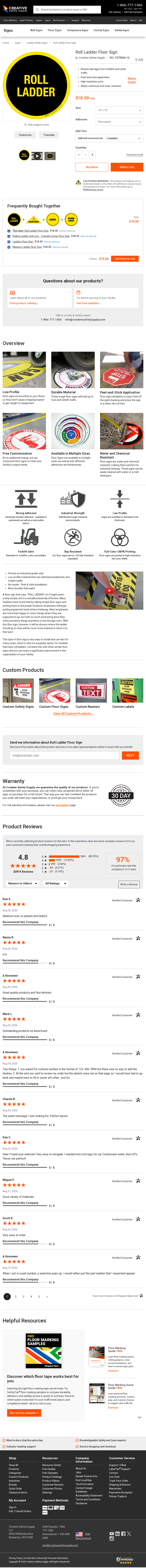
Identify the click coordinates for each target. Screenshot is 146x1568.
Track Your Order (118, 1480)
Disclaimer (81, 1503)
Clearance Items (18, 1492)
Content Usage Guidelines (84, 1490)
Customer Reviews (53, 1484)
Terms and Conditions (88, 1499)
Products (14, 1469)
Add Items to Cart (125, 258)
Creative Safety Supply (37, 1562)
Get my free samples (23, 1413)
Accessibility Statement (89, 1495)
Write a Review (129, 884)
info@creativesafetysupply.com (85, 319)
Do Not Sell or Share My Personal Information (46, 1558)
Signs (47, 20)
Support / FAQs (117, 1465)
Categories (15, 1472)
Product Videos (50, 1480)
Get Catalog (115, 12)
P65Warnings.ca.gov (93, 189)
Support (75, 20)
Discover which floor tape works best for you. (43, 1378)
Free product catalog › (24, 303)
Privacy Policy (15, 1558)
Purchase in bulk (134, 154)
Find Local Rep (84, 1480)
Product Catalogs (52, 1476)
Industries (14, 1480)
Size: (78, 108)
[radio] (73, 856)
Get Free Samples (133, 12)
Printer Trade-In (118, 1496)
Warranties (115, 1488)
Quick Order (122, 20)
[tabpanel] (111, 1359)
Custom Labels (123, 707)
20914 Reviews (26, 871)
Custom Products (23, 670)
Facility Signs (101, 30)
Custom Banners (88, 707)
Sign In (133, 20)
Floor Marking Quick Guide (121, 1386)
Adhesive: (81, 119)
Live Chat (114, 1476)
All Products (59, 20)
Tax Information (85, 1484)
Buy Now (92, 167)
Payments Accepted (120, 1492)
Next (140, 1417)
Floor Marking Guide (117, 1349)
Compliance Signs (77, 30)
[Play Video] (37, 155)
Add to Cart (127, 167)
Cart (140, 20)
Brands (13, 1484)
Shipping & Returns (120, 1484)
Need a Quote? (132, 80)
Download (113, 1371)
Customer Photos (52, 1488)
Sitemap (47, 1492)
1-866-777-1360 (129, 5)
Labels (39, 20)
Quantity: (81, 147)
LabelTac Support (119, 1468)
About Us (86, 20)
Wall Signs (36, 30)
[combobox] (67, 10)
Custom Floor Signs (53, 707)
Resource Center (51, 1465)
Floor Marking (10, 20)
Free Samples (50, 1472)
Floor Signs (55, 30)
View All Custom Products (72, 713)
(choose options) (67, 231)
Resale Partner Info (86, 1476)
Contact (113, 1472)
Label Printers (26, 20)
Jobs (78, 1472)
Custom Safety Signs (18, 707)
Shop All (13, 1465)
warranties (62, 805)
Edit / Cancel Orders (20, 1511)
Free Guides (49, 1469)
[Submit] (37, 10)
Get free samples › (88, 303)
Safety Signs (122, 30)
